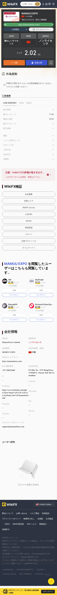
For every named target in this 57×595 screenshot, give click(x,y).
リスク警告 (34, 513)
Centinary (39, 574)
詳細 (14, 290)
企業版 (40, 518)
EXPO (7, 524)
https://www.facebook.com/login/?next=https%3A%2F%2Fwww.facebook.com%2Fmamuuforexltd (15, 394)
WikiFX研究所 (18, 524)
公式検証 (49, 518)
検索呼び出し (29, 518)
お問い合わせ (21, 513)
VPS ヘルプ (31, 524)
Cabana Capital (9, 574)
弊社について (7, 513)
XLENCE (40, 569)
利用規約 (45, 513)
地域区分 (6, 529)
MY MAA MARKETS (25, 569)
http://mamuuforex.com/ (12, 361)
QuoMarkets (8, 569)
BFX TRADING (25, 574)
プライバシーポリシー (11, 518)
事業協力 (43, 524)
